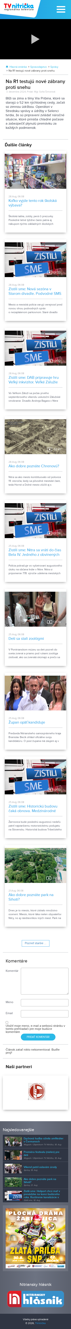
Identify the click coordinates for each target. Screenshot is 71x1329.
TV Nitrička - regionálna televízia (20, 9)
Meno (9, 1002)
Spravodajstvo (38, 67)
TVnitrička (40, 1323)
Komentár (12, 971)
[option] (35, 1092)
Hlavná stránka (18, 67)
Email (9, 1013)
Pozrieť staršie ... (35, 943)
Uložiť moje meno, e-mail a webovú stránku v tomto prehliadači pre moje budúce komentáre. (35, 1029)
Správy (54, 67)
